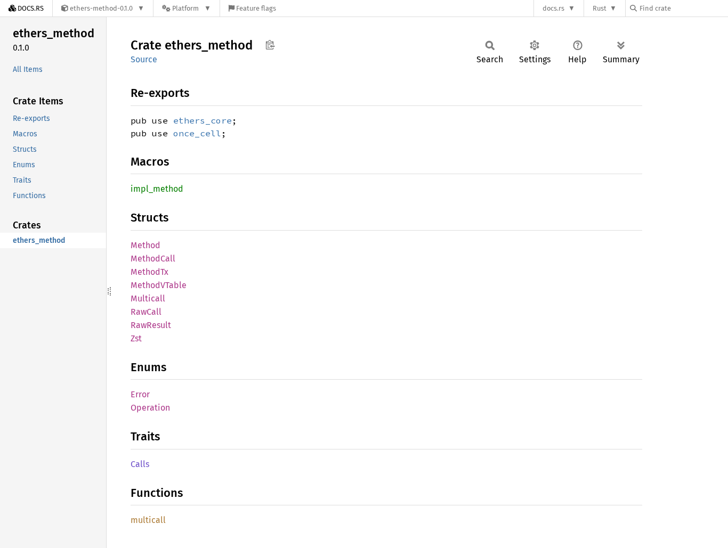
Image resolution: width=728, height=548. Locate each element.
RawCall (146, 312)
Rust (599, 8)
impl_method (157, 189)
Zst (136, 338)
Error (140, 394)
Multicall (148, 298)
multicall (148, 520)
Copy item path (270, 45)
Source (144, 59)
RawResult (151, 325)
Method (145, 245)
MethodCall (153, 258)
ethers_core (202, 120)
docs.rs (553, 8)
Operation (150, 408)
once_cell (197, 133)
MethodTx (149, 272)
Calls (140, 464)
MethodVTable (159, 285)
